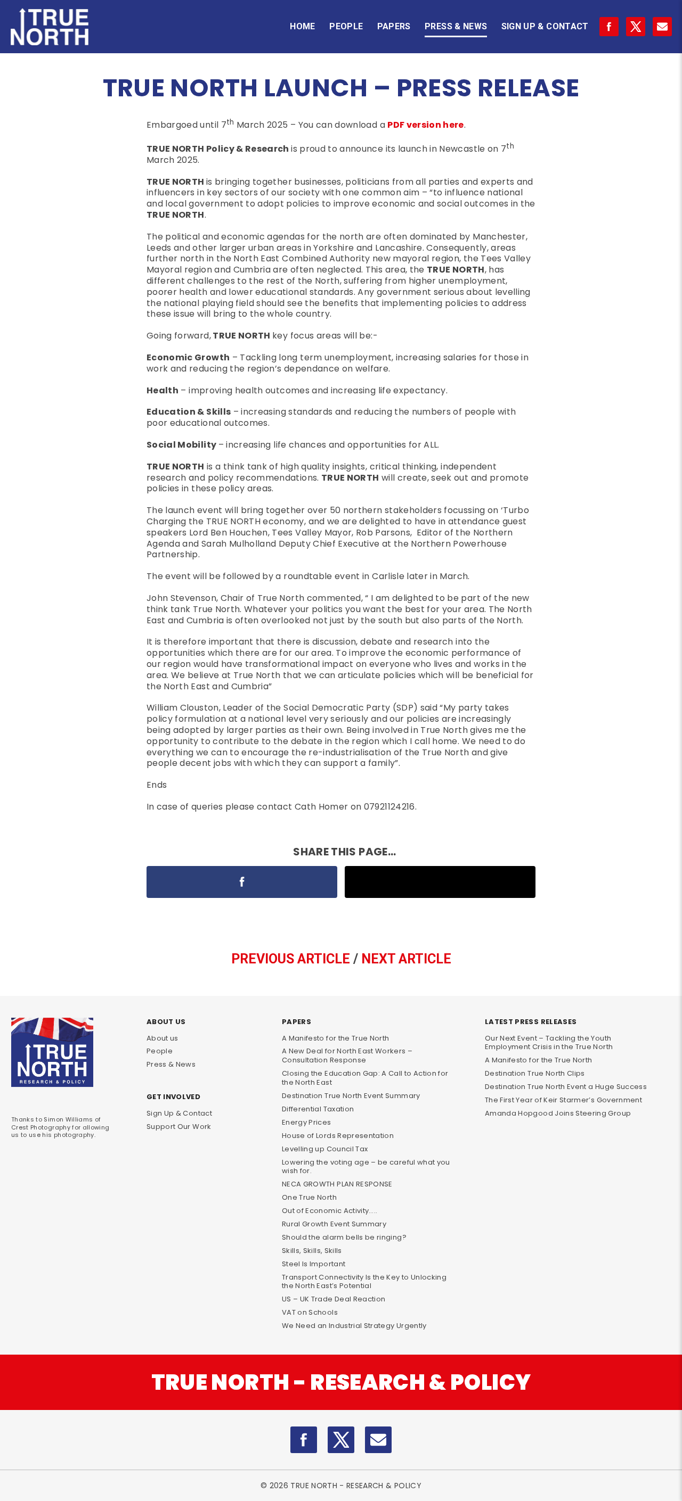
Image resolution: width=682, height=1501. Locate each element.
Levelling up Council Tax (325, 1149)
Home (302, 26)
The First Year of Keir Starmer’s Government (563, 1100)
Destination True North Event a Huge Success (566, 1087)
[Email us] (378, 1439)
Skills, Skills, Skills (312, 1251)
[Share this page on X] (440, 882)
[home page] (49, 26)
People (346, 26)
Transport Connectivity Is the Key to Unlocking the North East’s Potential (364, 1281)
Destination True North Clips (535, 1073)
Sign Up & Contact (545, 26)
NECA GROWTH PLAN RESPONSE (337, 1184)
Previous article (290, 959)
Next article (406, 959)
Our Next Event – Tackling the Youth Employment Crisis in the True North (549, 1042)
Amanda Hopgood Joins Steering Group (558, 1113)
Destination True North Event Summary (351, 1096)
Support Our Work (179, 1126)
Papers (394, 26)
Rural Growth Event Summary (334, 1224)
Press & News (456, 26)
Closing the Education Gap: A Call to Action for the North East (365, 1077)
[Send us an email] (662, 26)
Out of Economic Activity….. (329, 1211)
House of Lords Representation (338, 1136)
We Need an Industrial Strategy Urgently (354, 1326)
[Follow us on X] (635, 26)
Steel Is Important (313, 1264)
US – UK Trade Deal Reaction (333, 1299)
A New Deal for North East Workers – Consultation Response (347, 1055)
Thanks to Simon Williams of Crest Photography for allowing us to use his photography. (60, 1127)
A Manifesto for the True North (335, 1038)
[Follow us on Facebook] (609, 26)
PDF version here (425, 125)
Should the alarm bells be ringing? (344, 1237)
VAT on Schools (310, 1312)
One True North (309, 1197)
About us (162, 1038)
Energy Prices (306, 1122)
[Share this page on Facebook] (242, 882)
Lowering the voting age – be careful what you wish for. (366, 1166)
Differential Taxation (318, 1109)
